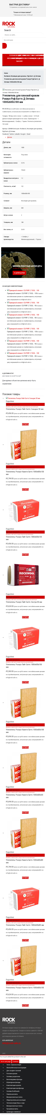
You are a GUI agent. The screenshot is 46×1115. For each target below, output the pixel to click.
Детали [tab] (9, 137)
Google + (23, 134)
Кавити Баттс (14, 469)
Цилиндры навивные (13, 1112)
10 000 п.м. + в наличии (20, 268)
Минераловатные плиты (14, 1097)
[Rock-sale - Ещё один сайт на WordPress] (8, 24)
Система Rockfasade (12, 1091)
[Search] (4, 46)
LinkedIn (17, 134)
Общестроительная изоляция (30, 407)
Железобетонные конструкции (16, 1068)
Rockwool (23, 129)
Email (28, 134)
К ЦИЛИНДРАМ (19, 273)
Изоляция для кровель (34, 129)
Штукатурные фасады (13, 1082)
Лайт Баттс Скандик (16, 407)
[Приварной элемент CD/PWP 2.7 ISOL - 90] (25, 302)
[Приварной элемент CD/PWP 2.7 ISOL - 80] (25, 314)
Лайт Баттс (14, 534)
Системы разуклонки (13, 1076)
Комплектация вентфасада (15, 1088)
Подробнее (10, 401)
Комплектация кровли (13, 1085)
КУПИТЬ (25, 424)
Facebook (6, 134)
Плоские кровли (25, 57)
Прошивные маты (12, 1109)
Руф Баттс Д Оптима (8, 131)
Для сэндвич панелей (19, 58)
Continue (15, 1061)
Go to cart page (5, 1061)
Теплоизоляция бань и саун (15, 1103)
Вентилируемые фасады (14, 1079)
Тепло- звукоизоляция (13, 1065)
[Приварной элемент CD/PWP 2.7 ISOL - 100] (25, 290)
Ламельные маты (12, 1094)
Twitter (11, 134)
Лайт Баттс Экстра (16, 599)
